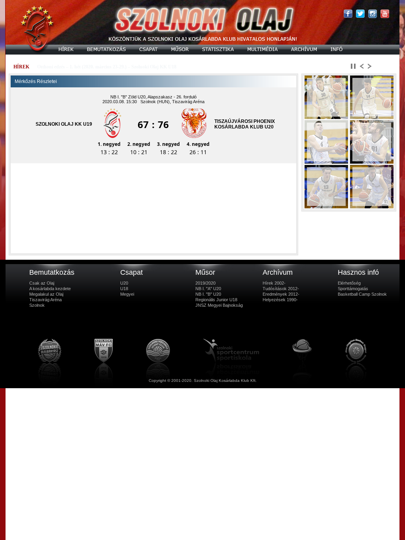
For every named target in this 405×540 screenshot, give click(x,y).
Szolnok (37, 305)
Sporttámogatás (353, 288)
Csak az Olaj (41, 283)
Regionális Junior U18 (216, 299)
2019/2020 (205, 283)
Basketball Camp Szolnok (362, 294)
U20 (124, 283)
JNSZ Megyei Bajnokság (219, 305)
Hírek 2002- (274, 283)
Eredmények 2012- (281, 294)
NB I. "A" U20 (208, 288)
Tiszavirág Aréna (45, 299)
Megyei (127, 294)
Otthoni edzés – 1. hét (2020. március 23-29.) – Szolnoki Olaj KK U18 (106, 67)
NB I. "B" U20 (208, 294)
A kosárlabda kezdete (50, 288)
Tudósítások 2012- (281, 288)
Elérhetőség (349, 283)
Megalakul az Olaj (46, 294)
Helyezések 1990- (280, 299)
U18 (124, 288)
